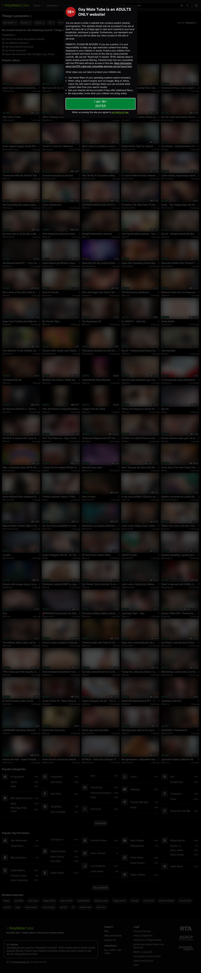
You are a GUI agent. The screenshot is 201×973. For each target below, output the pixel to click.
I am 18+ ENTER (100, 104)
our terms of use (120, 112)
